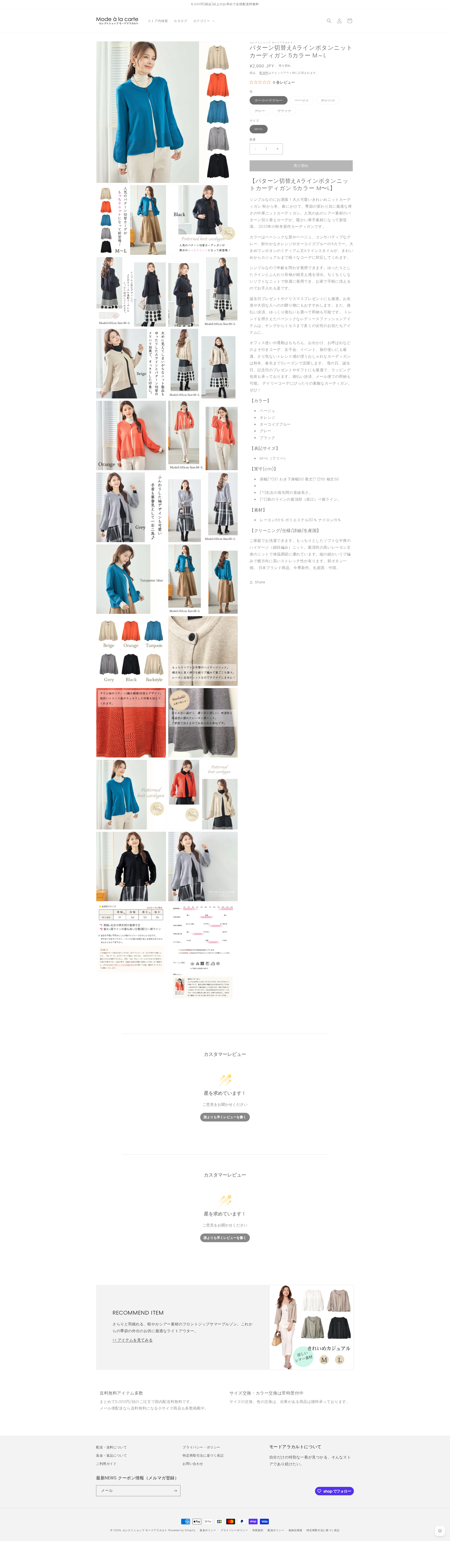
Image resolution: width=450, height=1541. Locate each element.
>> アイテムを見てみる (132, 1340)
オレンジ (329, 101)
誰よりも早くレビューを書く (225, 1117)
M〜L (260, 130)
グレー (261, 111)
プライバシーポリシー (234, 1530)
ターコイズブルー (270, 101)
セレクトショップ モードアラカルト (145, 1530)
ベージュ (303, 101)
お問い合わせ (193, 1463)
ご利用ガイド (106, 1463)
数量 (253, 139)
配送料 (263, 73)
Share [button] (260, 582)
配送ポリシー (276, 1530)
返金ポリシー (208, 1530)
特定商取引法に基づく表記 (203, 1455)
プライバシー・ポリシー (201, 1447)
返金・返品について (111, 1455)
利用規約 (257, 1530)
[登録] (175, 1490)
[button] (203, 21)
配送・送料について (111, 1447)
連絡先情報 (295, 1530)
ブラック (286, 111)
